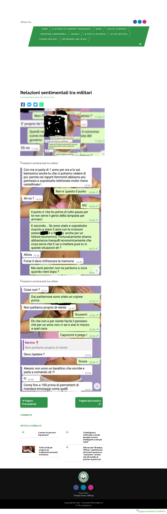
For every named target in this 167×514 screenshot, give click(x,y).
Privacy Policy (83, 493)
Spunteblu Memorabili (53, 34)
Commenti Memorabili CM (31, 97)
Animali (75, 34)
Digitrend (156, 511)
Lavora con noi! (48, 39)
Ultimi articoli (119, 34)
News (99, 29)
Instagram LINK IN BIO (74, 39)
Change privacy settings (83, 495)
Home (45, 29)
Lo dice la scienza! (95, 34)
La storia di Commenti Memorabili (72, 29)
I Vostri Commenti (116, 29)
